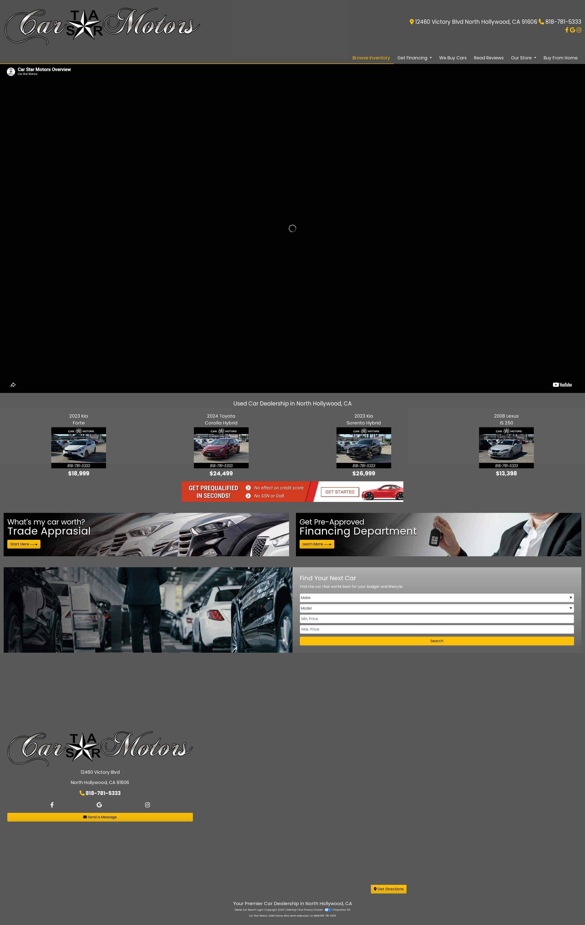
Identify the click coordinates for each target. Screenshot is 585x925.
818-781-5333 (563, 22)
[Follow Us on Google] (573, 30)
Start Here (20, 544)
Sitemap (291, 910)
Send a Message (102, 817)
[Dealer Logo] (102, 26)
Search (437, 641)
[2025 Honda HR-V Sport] (385, 454)
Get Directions (390, 889)
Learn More (313, 544)
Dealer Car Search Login (249, 910)
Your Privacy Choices (311, 910)
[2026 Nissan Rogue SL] (241, 454)
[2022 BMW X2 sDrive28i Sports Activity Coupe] (97, 454)
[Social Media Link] (579, 30)
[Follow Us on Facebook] (567, 30)
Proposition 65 (341, 910)
